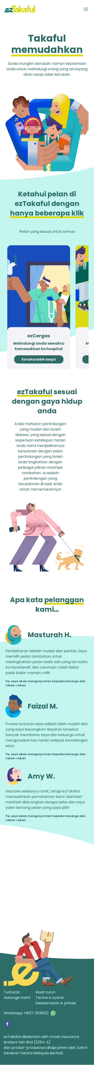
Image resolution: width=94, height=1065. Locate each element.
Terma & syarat (50, 997)
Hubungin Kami (17, 997)
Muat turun (45, 992)
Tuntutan (12, 992)
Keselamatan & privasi (56, 1003)
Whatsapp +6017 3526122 (26, 1013)
